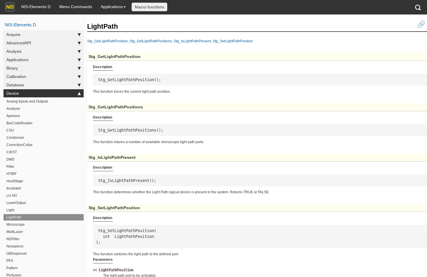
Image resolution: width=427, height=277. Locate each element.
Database (15, 85)
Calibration (16, 76)
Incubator (13, 188)
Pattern (12, 268)
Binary (12, 68)
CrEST (11, 152)
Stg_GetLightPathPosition (107, 41)
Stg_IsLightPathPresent (192, 41)
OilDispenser (16, 254)
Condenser (15, 138)
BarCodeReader (19, 123)
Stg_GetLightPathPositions (151, 41)
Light (10, 210)
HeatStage (14, 181)
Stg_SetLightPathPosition (233, 41)
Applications (112, 6)
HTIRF (11, 174)
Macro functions (149, 7)
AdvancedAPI (18, 43)
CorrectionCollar (19, 145)
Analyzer (13, 109)
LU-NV (11, 196)
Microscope (15, 225)
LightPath (13, 217)
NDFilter (12, 239)
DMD (10, 159)
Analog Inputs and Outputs (27, 101)
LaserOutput (16, 203)
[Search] (418, 7)
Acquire (13, 34)
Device (12, 93)
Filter (10, 167)
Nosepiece (15, 246)
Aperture (13, 116)
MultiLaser (14, 232)
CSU (10, 130)
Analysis (13, 51)
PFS (9, 261)
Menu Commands (75, 6)
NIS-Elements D (36, 6)
